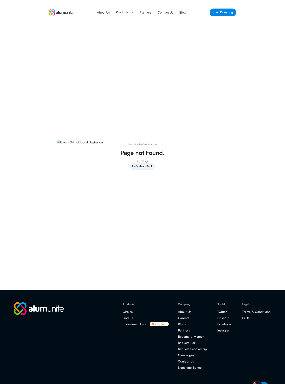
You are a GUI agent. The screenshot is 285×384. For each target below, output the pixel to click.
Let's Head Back (142, 166)
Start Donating (223, 12)
